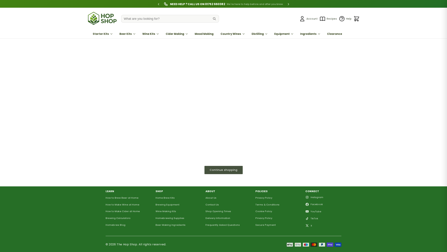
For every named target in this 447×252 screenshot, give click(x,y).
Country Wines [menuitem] (231, 34)
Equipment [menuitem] (282, 34)
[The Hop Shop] (103, 19)
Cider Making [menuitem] (175, 34)
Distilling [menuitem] (258, 34)
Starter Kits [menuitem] (101, 34)
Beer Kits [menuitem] (125, 34)
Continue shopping (223, 170)
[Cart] (356, 19)
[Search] (214, 19)
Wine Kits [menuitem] (148, 34)
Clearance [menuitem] (334, 34)
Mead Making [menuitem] (204, 34)
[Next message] (288, 4)
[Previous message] (158, 4)
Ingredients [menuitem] (308, 34)
